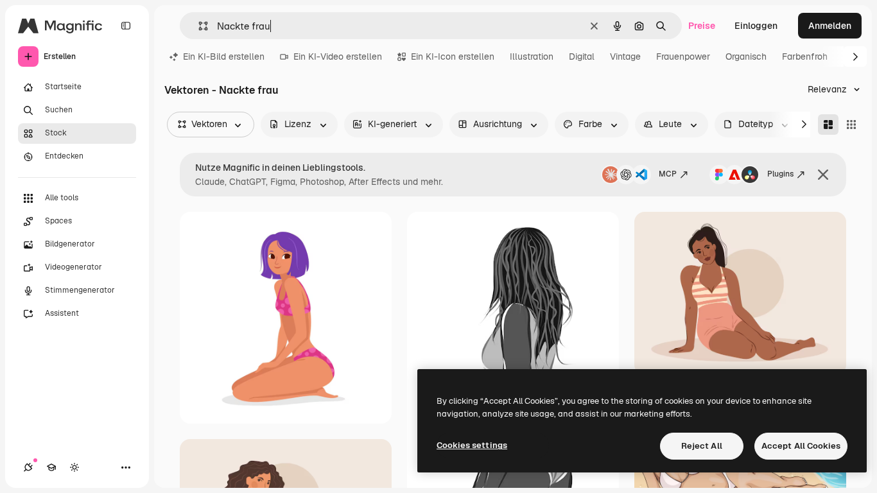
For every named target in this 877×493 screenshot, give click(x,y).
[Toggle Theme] (74, 467)
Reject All (701, 445)
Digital (582, 56)
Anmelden (829, 25)
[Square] (851, 124)
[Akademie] (51, 467)
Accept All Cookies (800, 445)
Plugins (780, 174)
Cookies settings (472, 445)
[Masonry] (828, 124)
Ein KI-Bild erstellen (224, 56)
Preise (701, 25)
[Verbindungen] (28, 467)
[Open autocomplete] (198, 26)
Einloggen (755, 25)
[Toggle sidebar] (126, 25)
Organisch (746, 56)
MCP (668, 174)
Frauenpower (683, 56)
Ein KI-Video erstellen (337, 56)
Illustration (531, 56)
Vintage (625, 56)
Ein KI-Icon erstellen (452, 56)
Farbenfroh (805, 56)
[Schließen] (823, 174)
